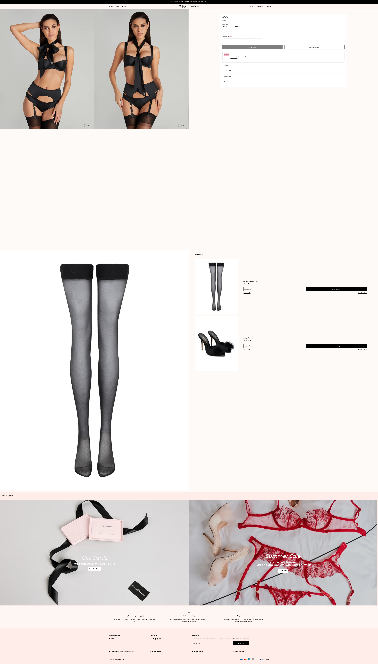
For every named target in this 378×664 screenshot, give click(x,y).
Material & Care (229, 71)
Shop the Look (314, 47)
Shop (111, 6)
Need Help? (228, 76)
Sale (114, 630)
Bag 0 (269, 6)
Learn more (233, 58)
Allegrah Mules (248, 338)
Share (226, 82)
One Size (243, 40)
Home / (111, 630)
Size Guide (247, 293)
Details (226, 65)
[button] (252, 6)
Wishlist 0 (260, 6)
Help (117, 6)
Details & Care (362, 293)
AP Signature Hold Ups (251, 281)
